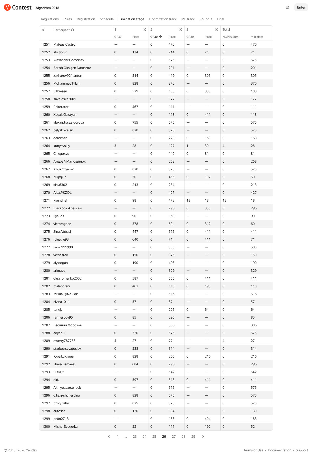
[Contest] (18, 7)
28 (183, 436)
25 (154, 436)
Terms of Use (253, 450)
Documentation (279, 450)
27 (174, 436)
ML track (188, 19)
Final (220, 19)
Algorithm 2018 (47, 8)
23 (135, 436)
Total (226, 29)
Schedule (107, 19)
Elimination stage (131, 19)
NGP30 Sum (231, 37)
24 (144, 436)
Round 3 (205, 19)
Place (135, 37)
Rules (68, 19)
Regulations (50, 19)
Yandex (31, 450)
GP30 (118, 37)
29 (193, 436)
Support (302, 450)
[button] (64, 30)
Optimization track (162, 19)
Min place (257, 37)
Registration (86, 19)
